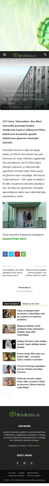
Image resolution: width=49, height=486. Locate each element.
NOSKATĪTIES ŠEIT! (15, 239)
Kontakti (21, 473)
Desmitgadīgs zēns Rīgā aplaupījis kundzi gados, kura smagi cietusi (13, 273)
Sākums (4, 61)
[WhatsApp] (23, 254)
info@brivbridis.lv (33, 445)
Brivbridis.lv (17, 107)
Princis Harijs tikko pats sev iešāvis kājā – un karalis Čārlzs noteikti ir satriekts (31, 356)
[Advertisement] (24, 25)
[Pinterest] (17, 254)
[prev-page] (4, 394)
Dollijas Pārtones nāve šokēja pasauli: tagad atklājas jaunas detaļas (31, 344)
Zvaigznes (13, 61)
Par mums (12, 473)
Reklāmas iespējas (33, 475)
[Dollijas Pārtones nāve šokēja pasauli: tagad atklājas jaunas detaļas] (9, 344)
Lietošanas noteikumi (16, 475)
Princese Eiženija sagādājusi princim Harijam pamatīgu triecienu (31, 369)
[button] (4, 54)
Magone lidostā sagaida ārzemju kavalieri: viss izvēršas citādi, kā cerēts (35, 273)
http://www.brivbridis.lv (24, 291)
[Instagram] (24, 463)
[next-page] (8, 394)
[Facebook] (5, 254)
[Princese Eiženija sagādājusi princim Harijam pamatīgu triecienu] (9, 369)
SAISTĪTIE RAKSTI (11, 304)
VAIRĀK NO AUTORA (30, 304)
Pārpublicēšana (32, 473)
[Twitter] (11, 254)
